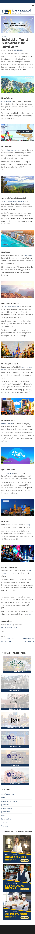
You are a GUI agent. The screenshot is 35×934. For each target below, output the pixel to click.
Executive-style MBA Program (9, 801)
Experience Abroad (21, 10)
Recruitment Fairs (6, 819)
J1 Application (5, 805)
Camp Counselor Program (8, 794)
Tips (6, 631)
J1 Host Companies (6, 808)
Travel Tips (3, 36)
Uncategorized (5, 826)
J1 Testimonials (5, 812)
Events (3, 797)
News (3, 815)
